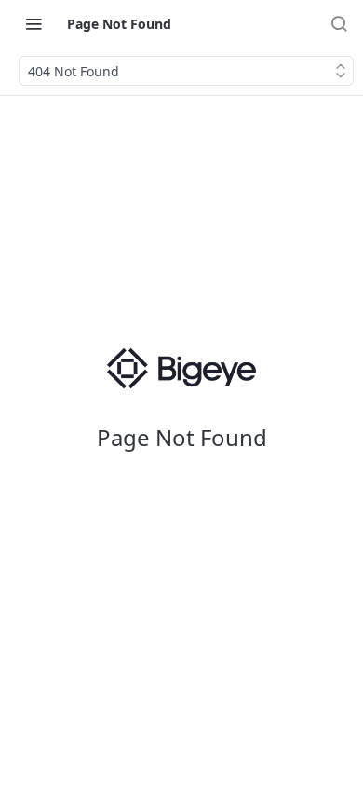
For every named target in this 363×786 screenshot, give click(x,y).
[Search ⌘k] (339, 23)
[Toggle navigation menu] (33, 23)
